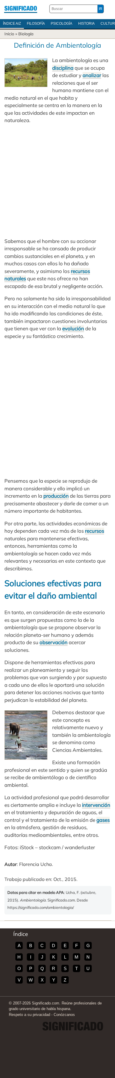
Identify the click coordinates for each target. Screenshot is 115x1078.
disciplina (62, 68)
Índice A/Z (12, 23)
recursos (94, 531)
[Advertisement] (57, 181)
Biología (25, 33)
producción (56, 496)
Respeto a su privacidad (29, 1014)
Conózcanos (64, 1014)
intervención (96, 805)
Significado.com (20, 9)
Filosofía (36, 23)
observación (54, 642)
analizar (92, 75)
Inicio (9, 33)
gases (103, 820)
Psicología (61, 23)
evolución (73, 328)
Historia (86, 23)
